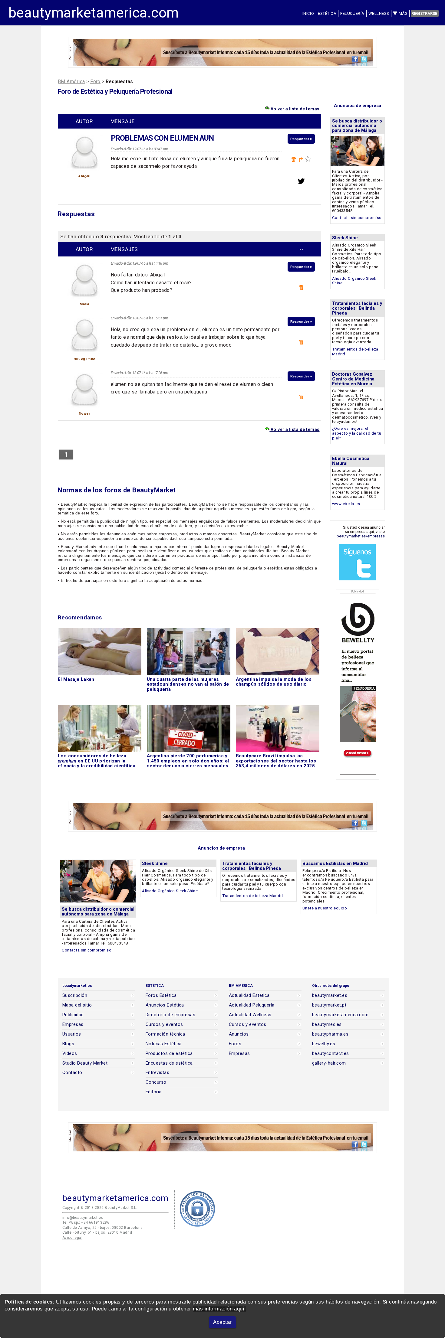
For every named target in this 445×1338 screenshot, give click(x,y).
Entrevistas (157, 1072)
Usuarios (71, 1034)
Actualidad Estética (249, 995)
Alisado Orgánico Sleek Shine (170, 891)
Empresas (73, 1024)
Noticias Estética (164, 1044)
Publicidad (73, 1015)
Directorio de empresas (170, 1015)
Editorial (154, 1092)
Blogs (68, 1044)
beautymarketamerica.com (93, 13)
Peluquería (352, 13)
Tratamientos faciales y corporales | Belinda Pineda (357, 308)
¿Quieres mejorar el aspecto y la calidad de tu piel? (356, 433)
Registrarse (424, 13)
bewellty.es (323, 1044)
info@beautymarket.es (82, 1218)
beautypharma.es (330, 1034)
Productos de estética (169, 1053)
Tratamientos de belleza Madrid (252, 895)
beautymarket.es (329, 995)
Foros (235, 1044)
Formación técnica (165, 1034)
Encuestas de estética (169, 1063)
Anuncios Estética (165, 1005)
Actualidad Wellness (250, 1015)
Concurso (156, 1082)
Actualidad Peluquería (252, 1005)
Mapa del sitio (77, 1005)
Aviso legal (72, 1237)
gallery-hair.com (329, 1063)
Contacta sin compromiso (357, 217)
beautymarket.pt (329, 1005)
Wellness (378, 13)
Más (403, 13)
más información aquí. (219, 1309)
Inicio (308, 13)
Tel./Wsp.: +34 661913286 (85, 1222)
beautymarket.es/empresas (361, 536)
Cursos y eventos (164, 1024)
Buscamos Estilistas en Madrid (335, 863)
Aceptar (222, 1322)
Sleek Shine (345, 237)
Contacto (72, 1072)
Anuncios (239, 1034)
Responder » (301, 139)
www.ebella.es (346, 503)
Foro (95, 81)
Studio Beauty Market (84, 1063)
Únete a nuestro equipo (324, 908)
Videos (69, 1053)
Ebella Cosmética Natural (350, 461)
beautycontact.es (330, 1053)
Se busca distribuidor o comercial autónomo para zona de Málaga (357, 125)
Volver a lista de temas (294, 108)
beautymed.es (327, 1024)
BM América (71, 81)
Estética (327, 13)
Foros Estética (161, 995)
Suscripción (74, 995)
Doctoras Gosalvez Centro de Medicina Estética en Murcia (353, 379)
